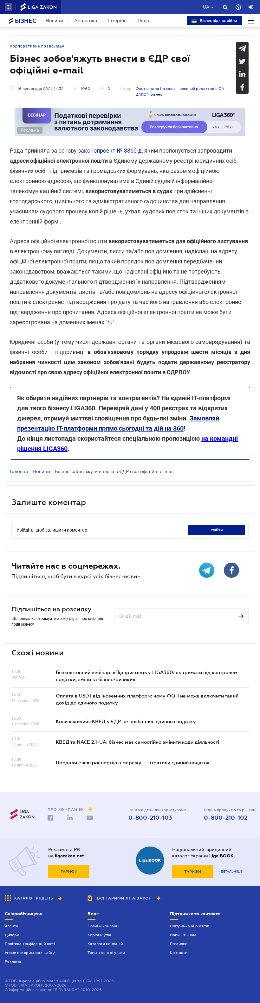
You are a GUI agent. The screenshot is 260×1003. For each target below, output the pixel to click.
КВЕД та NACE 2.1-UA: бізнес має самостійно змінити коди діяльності (137, 742)
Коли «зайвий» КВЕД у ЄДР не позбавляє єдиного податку (126, 721)
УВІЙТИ (217, 530)
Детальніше (231, 871)
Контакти (178, 952)
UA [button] (206, 6)
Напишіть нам (183, 935)
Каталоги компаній (105, 944)
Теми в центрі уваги (106, 952)
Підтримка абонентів (189, 926)
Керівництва (99, 935)
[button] (8, 7)
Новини (54, 20)
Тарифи (69, 871)
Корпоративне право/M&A (37, 46)
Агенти (11, 926)
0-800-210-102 (225, 818)
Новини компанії (103, 926)
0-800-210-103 (150, 818)
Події (143, 20)
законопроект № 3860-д (110, 150)
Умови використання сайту (30, 952)
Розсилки (178, 944)
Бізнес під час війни (218, 20)
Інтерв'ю (117, 20)
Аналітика (85, 20)
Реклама (13, 961)
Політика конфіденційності (30, 944)
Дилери (12, 935)
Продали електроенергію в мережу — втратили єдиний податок (133, 762)
